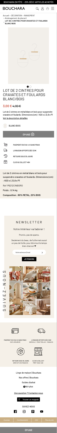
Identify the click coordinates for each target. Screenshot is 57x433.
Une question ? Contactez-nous (28, 393)
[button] (27, 86)
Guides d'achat (28, 382)
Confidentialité (22, 420)
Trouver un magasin (30, 399)
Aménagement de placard (15, 18)
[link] (42, 8)
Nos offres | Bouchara (28, 377)
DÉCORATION (16, 15)
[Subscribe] (42, 252)
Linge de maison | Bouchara (28, 372)
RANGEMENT (29, 15)
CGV (36, 420)
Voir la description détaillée (15, 118)
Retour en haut (52, 425)
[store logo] (14, 8)
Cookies (7, 420)
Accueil (6, 15)
